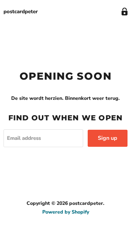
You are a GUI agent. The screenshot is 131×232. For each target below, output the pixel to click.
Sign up (107, 138)
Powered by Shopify (65, 212)
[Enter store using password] (124, 11)
